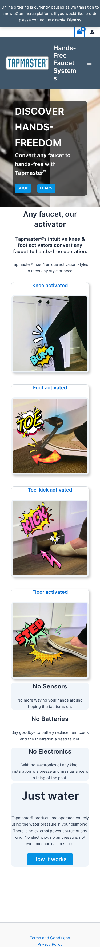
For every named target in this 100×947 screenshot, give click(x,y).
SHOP (23, 188)
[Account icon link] (92, 32)
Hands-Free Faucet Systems (64, 63)
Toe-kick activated (50, 490)
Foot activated (50, 387)
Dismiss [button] (74, 20)
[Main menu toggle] (89, 63)
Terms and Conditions (50, 938)
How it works (50, 859)
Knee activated (50, 285)
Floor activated (50, 592)
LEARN (46, 188)
